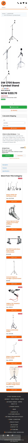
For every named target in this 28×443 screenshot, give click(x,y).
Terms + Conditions (14, 419)
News (14, 409)
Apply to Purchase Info (14, 158)
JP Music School (14, 406)
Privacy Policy (14, 422)
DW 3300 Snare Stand (8, 437)
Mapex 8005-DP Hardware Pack (11, 195)
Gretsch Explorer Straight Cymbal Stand (13, 277)
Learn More (20, 155)
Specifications (6, 171)
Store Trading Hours (14, 396)
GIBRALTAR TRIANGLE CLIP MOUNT (13, 304)
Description (5, 165)
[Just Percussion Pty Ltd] (3, 3)
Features (5, 168)
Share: (3, 88)
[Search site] (25, 7)
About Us (14, 404)
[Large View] (7, 51)
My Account (14, 425)
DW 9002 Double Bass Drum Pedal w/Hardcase (13, 250)
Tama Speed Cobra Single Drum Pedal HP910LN (12, 222)
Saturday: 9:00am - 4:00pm (14, 402)
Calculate (14, 128)
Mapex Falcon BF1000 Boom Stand (13, 357)
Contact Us (14, 412)
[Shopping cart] (26, 3)
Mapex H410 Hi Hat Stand (12, 330)
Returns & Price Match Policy (14, 416)
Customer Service (14, 414)
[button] (14, 110)
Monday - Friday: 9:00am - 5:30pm (14, 399)
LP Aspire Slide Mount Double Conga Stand (13, 383)
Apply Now (7, 155)
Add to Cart (14, 107)
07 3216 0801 (14, 429)
